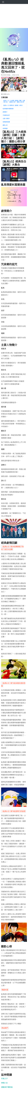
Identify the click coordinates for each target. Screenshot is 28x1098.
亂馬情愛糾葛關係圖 (8, 108)
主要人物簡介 (6, 118)
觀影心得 (5, 125)
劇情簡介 (5, 112)
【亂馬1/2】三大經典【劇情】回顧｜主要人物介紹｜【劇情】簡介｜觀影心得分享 (14, 101)
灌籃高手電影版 (7, 1087)
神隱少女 (4, 1083)
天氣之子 (4, 1078)
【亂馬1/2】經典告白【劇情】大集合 (13, 105)
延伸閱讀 (5, 128)
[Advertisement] (14, 14)
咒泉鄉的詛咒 (6, 115)
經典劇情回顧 (6, 122)
